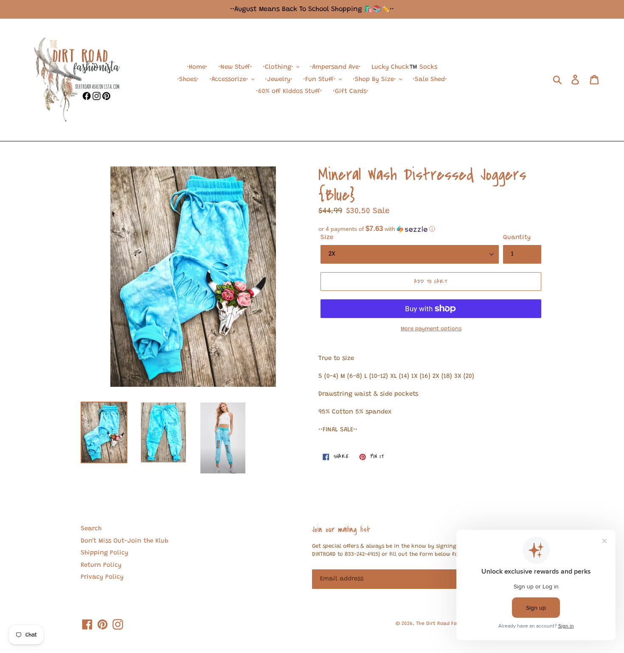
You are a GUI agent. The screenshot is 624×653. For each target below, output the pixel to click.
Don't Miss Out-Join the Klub (125, 541)
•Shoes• (188, 79)
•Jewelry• (278, 79)
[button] (430, 229)
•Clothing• (279, 67)
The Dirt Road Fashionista (448, 623)
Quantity (517, 237)
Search (91, 529)
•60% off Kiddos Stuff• (289, 91)
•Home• (197, 67)
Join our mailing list (341, 529)
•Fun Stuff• (320, 79)
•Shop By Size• (375, 79)
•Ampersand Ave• (335, 67)
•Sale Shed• (430, 79)
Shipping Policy (104, 553)
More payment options (431, 329)
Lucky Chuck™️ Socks (404, 67)
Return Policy (101, 565)
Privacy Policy (102, 577)
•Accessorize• (229, 79)
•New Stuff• (235, 67)
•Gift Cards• (350, 91)
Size (326, 237)
